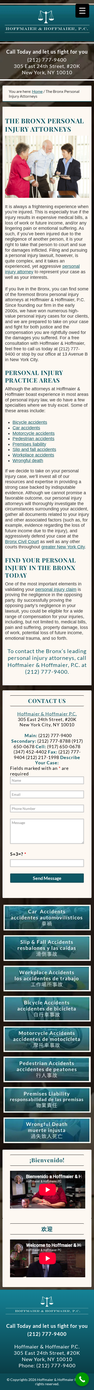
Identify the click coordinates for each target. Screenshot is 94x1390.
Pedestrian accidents (33, 438)
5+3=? (18, 854)
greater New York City (63, 546)
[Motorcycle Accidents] (47, 1052)
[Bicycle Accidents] (47, 1021)
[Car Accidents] (47, 930)
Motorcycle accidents (34, 433)
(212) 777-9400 (47, 60)
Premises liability (29, 444)
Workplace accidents (33, 455)
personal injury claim (55, 589)
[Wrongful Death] (47, 1143)
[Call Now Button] (82, 1379)
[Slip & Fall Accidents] (47, 961)
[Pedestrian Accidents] (47, 1082)
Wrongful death (28, 460)
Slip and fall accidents (34, 449)
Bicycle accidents (30, 422)
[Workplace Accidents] (47, 991)
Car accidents (26, 427)
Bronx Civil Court (22, 541)
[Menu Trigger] (82, 11)
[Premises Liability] (47, 1112)
